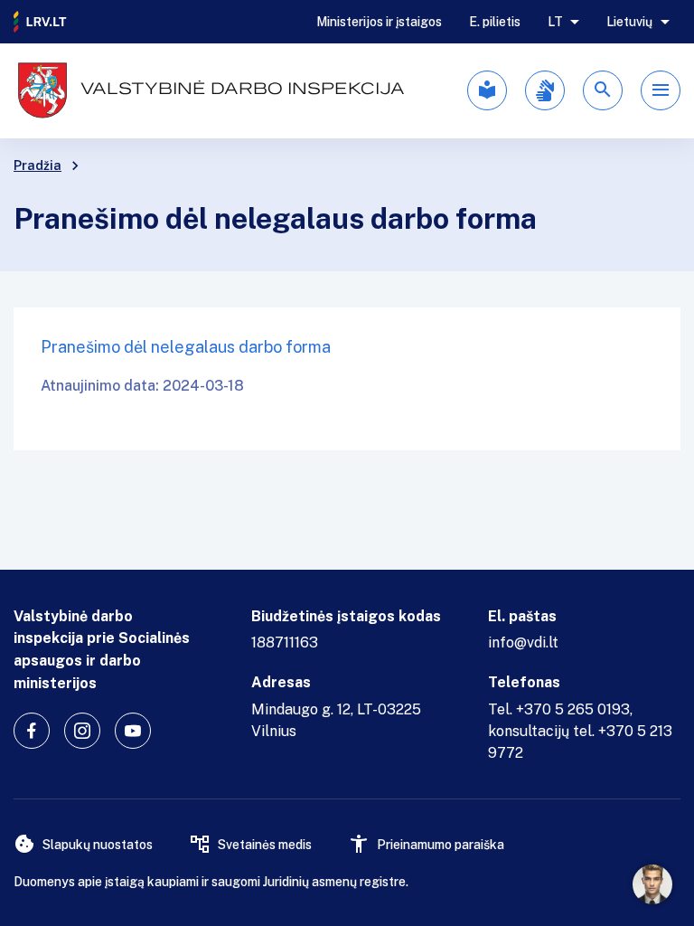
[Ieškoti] (603, 90)
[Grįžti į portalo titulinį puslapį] (41, 21)
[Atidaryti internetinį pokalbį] (652, 884)
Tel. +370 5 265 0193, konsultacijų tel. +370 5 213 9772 (580, 731)
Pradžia (37, 165)
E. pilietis (494, 21)
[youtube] (133, 731)
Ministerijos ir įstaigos (379, 21)
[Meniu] (660, 90)
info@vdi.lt (523, 642)
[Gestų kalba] (545, 90)
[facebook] (32, 731)
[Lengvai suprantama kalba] (487, 90)
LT (555, 21)
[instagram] (82, 731)
